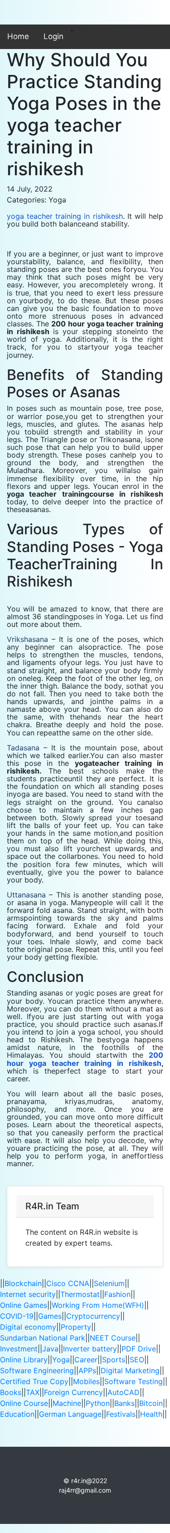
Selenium (109, 1283)
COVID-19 (17, 1316)
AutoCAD (123, 1392)
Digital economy (28, 1326)
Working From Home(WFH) (98, 1305)
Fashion (117, 1294)
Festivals (121, 1414)
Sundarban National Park (42, 1337)
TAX (32, 1392)
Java (50, 1348)
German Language (70, 1414)
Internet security (28, 1294)
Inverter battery (90, 1348)
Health (151, 1414)
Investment (19, 1348)
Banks (124, 1403)
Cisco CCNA (67, 1283)
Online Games (23, 1305)
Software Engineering (37, 1370)
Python (98, 1403)
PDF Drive (138, 1348)
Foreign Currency (73, 1392)
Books (10, 1392)
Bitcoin (151, 1403)
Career (85, 1359)
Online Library (24, 1359)
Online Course (24, 1403)
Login (53, 36)
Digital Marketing (130, 1370)
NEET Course (113, 1337)
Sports (113, 1359)
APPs (87, 1370)
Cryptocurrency (93, 1316)
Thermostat (80, 1294)
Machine (67, 1403)
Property (76, 1326)
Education (17, 1414)
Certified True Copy (34, 1381)
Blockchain (23, 1283)
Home (18, 36)
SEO (137, 1359)
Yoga (61, 1359)
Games (50, 1316)
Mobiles (86, 1381)
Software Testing (133, 1381)
